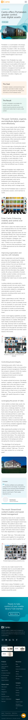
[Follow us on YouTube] (6, 640)
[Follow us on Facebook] (17, 640)
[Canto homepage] (5, 2)
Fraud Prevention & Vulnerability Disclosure (9, 715)
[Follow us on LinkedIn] (9, 640)
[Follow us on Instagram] (2, 640)
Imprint (2, 713)
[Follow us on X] (13, 640)
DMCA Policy (14, 713)
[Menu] (26, 2)
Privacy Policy (8, 713)
